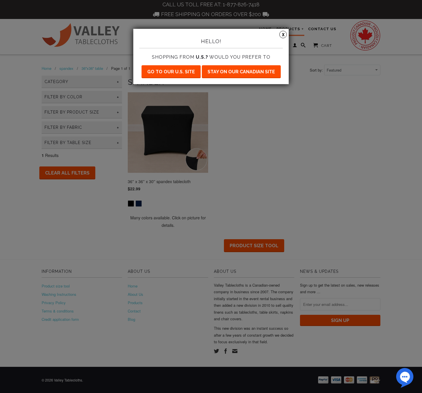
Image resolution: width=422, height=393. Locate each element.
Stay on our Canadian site (241, 71)
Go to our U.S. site (171, 71)
